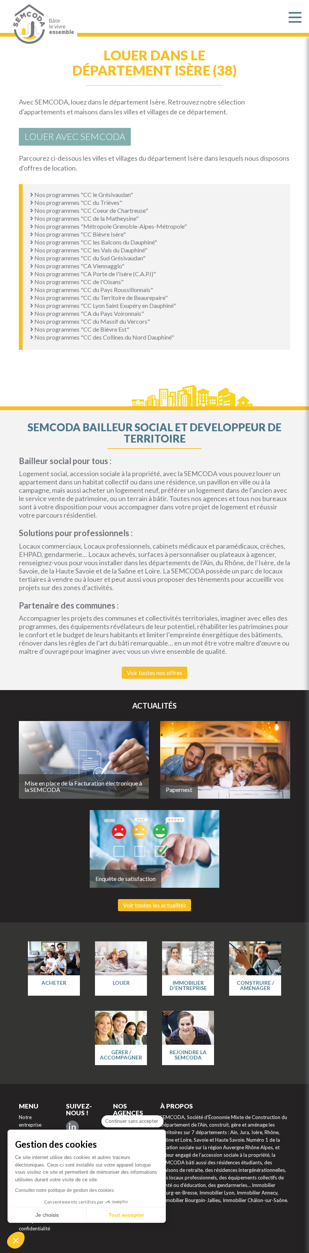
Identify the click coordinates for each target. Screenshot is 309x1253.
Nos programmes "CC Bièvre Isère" (79, 234)
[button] (16, 1240)
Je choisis (47, 1215)
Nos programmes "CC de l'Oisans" (78, 281)
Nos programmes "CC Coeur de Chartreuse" (90, 210)
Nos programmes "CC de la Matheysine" (86, 218)
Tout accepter (126, 1215)
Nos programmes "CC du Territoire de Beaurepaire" (100, 297)
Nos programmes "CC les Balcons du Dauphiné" (95, 242)
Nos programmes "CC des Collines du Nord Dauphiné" (103, 337)
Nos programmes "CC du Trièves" (77, 202)
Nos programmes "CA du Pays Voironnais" (88, 313)
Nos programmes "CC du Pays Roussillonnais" (93, 289)
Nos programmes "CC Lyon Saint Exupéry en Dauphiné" (104, 305)
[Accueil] (27, 24)
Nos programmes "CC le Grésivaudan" (83, 194)
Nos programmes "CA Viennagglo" (78, 265)
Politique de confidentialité (34, 1224)
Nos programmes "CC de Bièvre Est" (81, 329)
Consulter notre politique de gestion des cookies (64, 1190)
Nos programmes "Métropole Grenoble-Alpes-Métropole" (110, 226)
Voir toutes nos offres (154, 672)
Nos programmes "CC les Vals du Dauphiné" (90, 250)
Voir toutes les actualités (154, 905)
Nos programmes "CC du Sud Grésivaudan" (89, 257)
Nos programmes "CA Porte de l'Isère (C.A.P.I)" (94, 273)
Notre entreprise (30, 1121)
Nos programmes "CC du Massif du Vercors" (91, 321)
